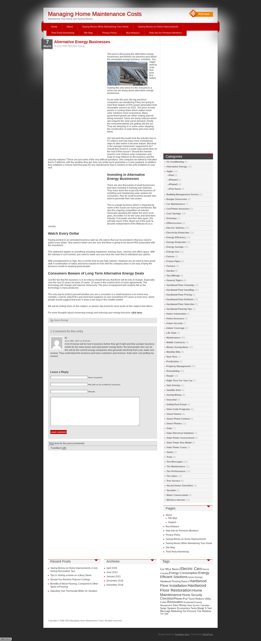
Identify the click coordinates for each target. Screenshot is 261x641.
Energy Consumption (183, 573)
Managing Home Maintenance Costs (95, 14)
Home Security (174, 323)
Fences (170, 256)
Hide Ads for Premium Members (165, 32)
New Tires (171, 356)
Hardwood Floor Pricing (179, 294)
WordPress (208, 634)
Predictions (172, 361)
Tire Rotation (204, 611)
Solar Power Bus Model (179, 442)
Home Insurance (175, 318)
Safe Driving (173, 385)
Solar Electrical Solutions (180, 433)
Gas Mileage (173, 275)
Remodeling (172, 371)
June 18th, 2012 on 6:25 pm (77, 341)
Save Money (180, 605)
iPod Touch (175, 189)
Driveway (171, 218)
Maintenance (173, 337)
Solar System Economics (175, 608)
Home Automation (176, 313)
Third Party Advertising (62, 32)
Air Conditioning (175, 162)
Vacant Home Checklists (179, 485)
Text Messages (174, 461)
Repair (170, 376)
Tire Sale (164, 614)
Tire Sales (171, 476)
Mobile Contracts (175, 342)
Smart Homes (174, 414)
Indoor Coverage (175, 328)
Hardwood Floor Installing (180, 290)
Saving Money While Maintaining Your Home (105, 26)
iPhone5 (173, 184)
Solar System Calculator (198, 605)
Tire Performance (176, 471)
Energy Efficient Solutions (184, 575)
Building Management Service (182, 194)
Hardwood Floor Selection (180, 304)
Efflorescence (174, 223)
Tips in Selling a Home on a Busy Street (70, 575)
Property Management (178, 366)
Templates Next (182, 634)
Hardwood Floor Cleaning (180, 285)
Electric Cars (191, 569)
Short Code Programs (178, 409)
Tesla (169, 457)
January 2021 (113, 576)
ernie (59, 46)
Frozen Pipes (173, 261)
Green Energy (61, 320)
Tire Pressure (189, 611)
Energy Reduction (176, 242)
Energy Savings (175, 247)
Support (172, 522)
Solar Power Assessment (180, 438)
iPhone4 (173, 179)
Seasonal (171, 399)
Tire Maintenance (175, 466)
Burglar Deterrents (176, 199)
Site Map (88, 32)
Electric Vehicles (175, 228)
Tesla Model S (199, 608)
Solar (169, 428)
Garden (170, 271)
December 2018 (114, 580)
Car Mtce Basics (170, 569)
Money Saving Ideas (177, 347)
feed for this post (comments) (66, 443)
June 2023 (112, 572)
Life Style (171, 333)
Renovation (175, 602)
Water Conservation (177, 495)
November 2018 (114, 585)
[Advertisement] (76, 78)
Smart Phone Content (178, 418)
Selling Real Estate (176, 404)
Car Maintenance (175, 204)
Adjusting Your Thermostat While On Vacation (73, 591)
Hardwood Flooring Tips (179, 309)
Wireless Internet (175, 500)
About (70, 26)
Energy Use (172, 251)
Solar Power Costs (176, 447)
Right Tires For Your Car (179, 380)
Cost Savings (173, 213)
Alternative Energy (76, 46)
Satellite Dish (173, 390)
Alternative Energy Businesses (82, 42)
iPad (171, 175)
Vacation (171, 490)
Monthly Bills (173, 352)
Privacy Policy (109, 32)
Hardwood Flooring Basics (174, 581)
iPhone (177, 598)
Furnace (170, 266)
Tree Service (173, 481)
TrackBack (58, 448)
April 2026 (111, 568)
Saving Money (174, 395)
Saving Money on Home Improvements (158, 26)
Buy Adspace (133, 32)
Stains (169, 452)
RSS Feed (204, 14)
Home (54, 26)
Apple (169, 171)
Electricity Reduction (177, 232)
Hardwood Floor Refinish (179, 299)
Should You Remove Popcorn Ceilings (70, 579)
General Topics (174, 280)
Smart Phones (174, 423)
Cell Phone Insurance (178, 208)
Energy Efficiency (176, 237)
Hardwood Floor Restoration (183, 588)
